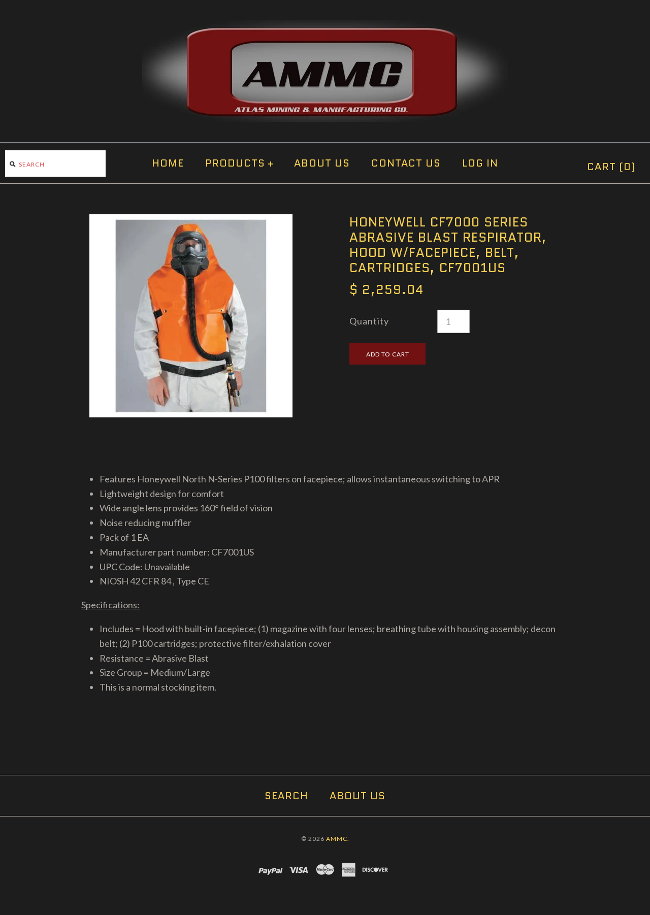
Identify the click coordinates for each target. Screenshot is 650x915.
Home (168, 163)
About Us (322, 163)
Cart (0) (611, 166)
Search (286, 796)
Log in (480, 163)
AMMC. (337, 838)
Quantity (369, 320)
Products (239, 163)
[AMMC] (325, 27)
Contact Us (406, 163)
